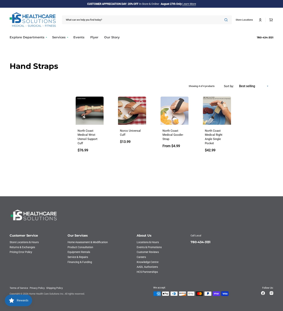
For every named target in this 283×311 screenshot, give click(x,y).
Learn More (189, 3)
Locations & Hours (148, 242)
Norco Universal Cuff (130, 133)
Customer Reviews (148, 252)
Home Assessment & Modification (88, 242)
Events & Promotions (149, 247)
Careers (141, 257)
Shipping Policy (54, 288)
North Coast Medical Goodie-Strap (172, 135)
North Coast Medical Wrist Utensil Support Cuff (87, 137)
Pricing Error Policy (21, 252)
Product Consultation (80, 247)
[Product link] (90, 127)
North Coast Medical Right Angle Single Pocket (213, 137)
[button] (260, 20)
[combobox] (147, 19)
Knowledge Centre (147, 262)
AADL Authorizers (147, 266)
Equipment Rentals (79, 252)
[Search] (227, 20)
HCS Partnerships (147, 271)
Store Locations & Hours (24, 242)
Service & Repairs (78, 257)
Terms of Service (19, 288)
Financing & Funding (80, 262)
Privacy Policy (37, 288)
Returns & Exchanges (22, 247)
